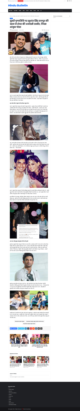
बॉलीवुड (14, 16)
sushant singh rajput (20, 321)
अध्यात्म (24, 10)
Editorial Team (11, 402)
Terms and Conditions (12, 392)
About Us (10, 391)
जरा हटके (27, 10)
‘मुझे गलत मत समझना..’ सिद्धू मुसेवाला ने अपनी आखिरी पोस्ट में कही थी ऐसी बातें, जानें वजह (43, 365)
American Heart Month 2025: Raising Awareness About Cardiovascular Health (37, 0)
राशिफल (31, 10)
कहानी (38, 10)
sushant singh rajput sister (29, 323)
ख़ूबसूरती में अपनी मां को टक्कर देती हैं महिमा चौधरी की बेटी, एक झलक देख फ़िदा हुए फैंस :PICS (29, 365)
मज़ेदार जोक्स (10, 10)
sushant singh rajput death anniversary (35, 321)
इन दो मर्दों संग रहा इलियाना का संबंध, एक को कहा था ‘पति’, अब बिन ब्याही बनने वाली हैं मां (15, 365)
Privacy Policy (11, 389)
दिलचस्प (35, 10)
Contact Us (11, 396)
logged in (16, 376)
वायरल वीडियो (15, 10)
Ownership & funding (12, 404)
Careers (10, 394)
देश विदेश (20, 10)
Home (12, 16)
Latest (10, 399)
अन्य (40, 10)
